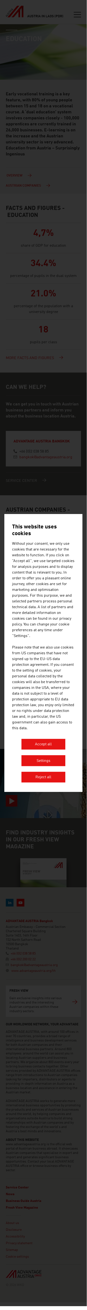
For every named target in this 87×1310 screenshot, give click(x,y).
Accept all (43, 745)
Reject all (43, 777)
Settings (43, 761)
